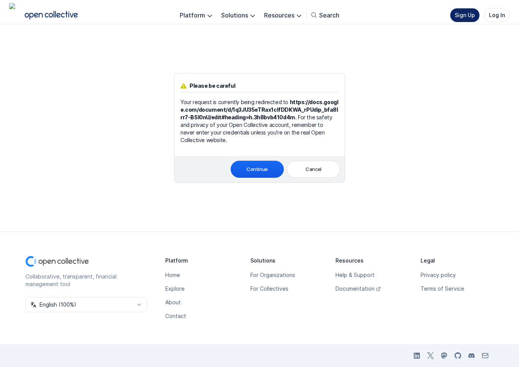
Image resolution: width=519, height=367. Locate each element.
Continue (257, 169)
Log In (497, 15)
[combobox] (86, 304)
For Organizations (272, 275)
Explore (175, 288)
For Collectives (269, 288)
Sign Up (465, 15)
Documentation (355, 288)
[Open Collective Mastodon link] (444, 355)
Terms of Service (442, 288)
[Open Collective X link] (430, 355)
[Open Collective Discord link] (471, 355)
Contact (175, 316)
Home (172, 275)
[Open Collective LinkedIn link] (416, 355)
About (173, 302)
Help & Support (355, 275)
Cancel (313, 169)
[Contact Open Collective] (485, 355)
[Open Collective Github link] (458, 355)
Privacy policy (438, 275)
